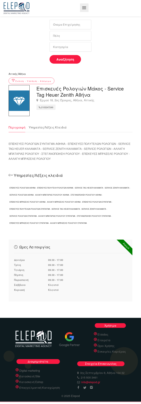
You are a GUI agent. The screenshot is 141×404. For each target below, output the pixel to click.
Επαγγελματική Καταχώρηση (39, 388)
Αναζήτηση (65, 59)
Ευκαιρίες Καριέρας (111, 351)
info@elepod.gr (90, 382)
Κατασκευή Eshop (31, 382)
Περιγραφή (17, 127)
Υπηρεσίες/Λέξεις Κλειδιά (48, 127)
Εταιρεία (103, 340)
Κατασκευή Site (29, 376)
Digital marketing (29, 371)
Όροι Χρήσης (106, 346)
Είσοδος (102, 334)
